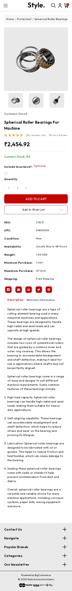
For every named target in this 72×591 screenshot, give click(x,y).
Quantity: (11, 179)
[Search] (53, 5)
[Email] (18, 289)
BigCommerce (43, 575)
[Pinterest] (49, 289)
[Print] (28, 289)
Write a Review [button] (58, 135)
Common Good (15, 114)
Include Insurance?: (25, 167)
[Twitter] (39, 289)
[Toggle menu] (5, 5)
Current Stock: (17, 157)
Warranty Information (41, 299)
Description (15, 299)
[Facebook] (8, 289)
